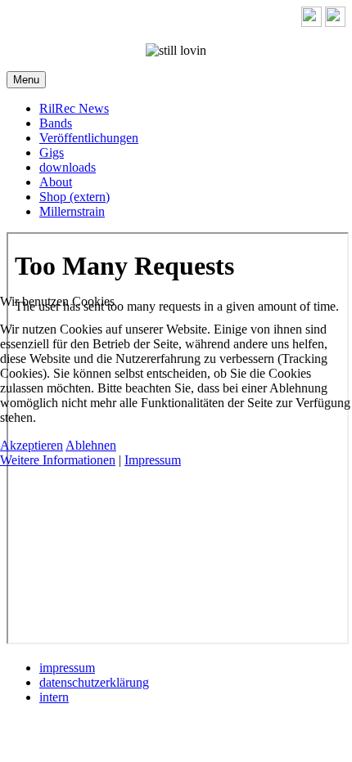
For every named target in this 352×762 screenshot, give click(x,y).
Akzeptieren (31, 445)
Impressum (152, 460)
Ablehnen (90, 445)
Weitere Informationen (57, 460)
